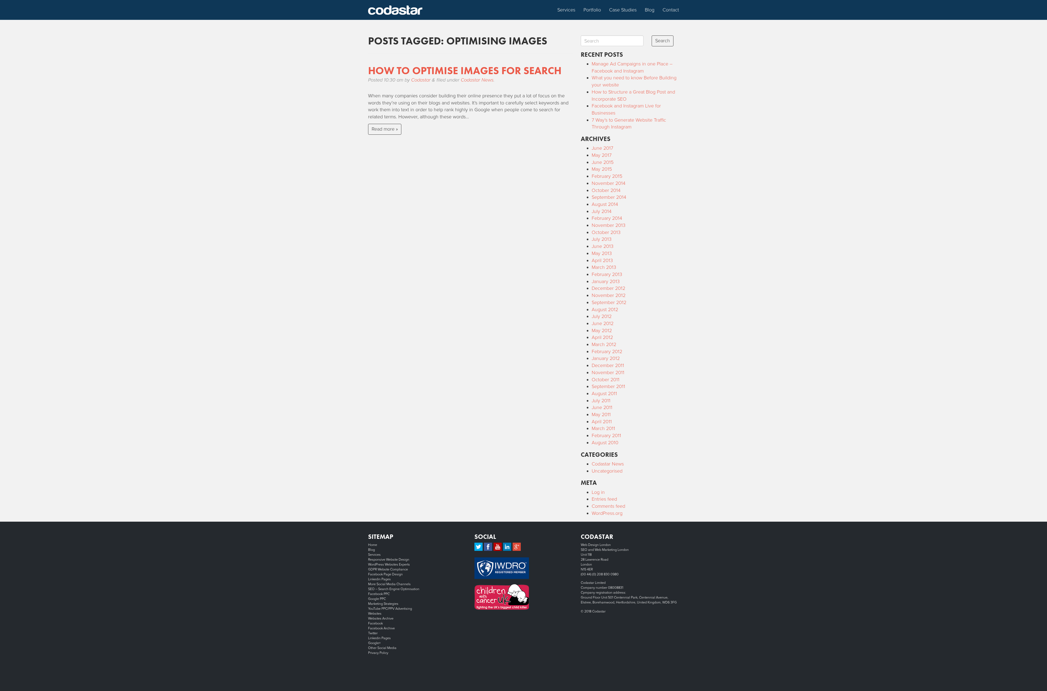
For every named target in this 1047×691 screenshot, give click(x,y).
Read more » (385, 129)
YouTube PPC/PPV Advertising (390, 608)
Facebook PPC (379, 594)
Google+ (374, 643)
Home (372, 545)
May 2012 (602, 331)
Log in (598, 492)
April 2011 (602, 422)
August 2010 (605, 443)
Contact (671, 10)
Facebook (375, 623)
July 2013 (602, 239)
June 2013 (602, 246)
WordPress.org (607, 513)
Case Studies (623, 10)
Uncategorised (607, 471)
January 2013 (606, 281)
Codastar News (477, 80)
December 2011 (608, 365)
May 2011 (601, 414)
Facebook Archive (381, 628)
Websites (374, 613)
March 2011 (603, 428)
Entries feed (604, 499)
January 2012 (606, 358)
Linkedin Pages (379, 579)
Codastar (421, 80)
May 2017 (602, 155)
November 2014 (608, 183)
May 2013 (602, 253)
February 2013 (607, 274)
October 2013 (606, 232)
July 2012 (602, 316)
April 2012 (602, 337)
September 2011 (608, 386)
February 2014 (607, 218)
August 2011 (604, 393)
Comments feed (608, 506)
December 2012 (608, 288)
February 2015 (607, 176)
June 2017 (602, 148)
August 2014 (605, 204)
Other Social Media (382, 648)
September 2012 (609, 302)
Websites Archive (380, 618)
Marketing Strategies (383, 604)
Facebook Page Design (385, 574)
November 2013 (608, 225)
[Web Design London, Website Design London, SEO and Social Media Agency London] (395, 10)
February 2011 (606, 435)
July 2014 (602, 211)
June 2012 (602, 323)
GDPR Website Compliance (388, 569)
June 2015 (602, 162)
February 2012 (607, 351)
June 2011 (602, 407)
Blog (649, 10)
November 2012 (608, 295)
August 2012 (605, 310)
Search (662, 41)
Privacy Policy (378, 653)
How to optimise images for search (464, 70)
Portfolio (592, 10)
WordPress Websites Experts (389, 564)
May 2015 (602, 169)
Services (566, 10)
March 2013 (604, 267)
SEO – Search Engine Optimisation (393, 589)
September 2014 (609, 197)
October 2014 (606, 190)
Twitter (373, 633)
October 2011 (605, 380)
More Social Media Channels (389, 584)
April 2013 (602, 260)
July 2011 (601, 401)
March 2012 (604, 344)
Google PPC (377, 599)
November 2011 (608, 372)
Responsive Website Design (388, 559)
